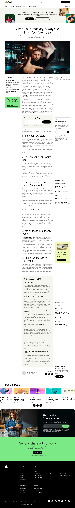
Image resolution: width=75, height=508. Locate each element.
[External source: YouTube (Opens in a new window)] (56, 501)
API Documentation (51, 471)
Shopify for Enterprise (65, 475)
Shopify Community (38, 477)
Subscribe (66, 426)
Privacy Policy (57, 431)
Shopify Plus (63, 473)
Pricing (31, 2)
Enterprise (36, 2)
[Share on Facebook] (46, 374)
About (21, 469)
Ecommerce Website (38, 492)
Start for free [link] (47, 122)
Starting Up (18, 6)
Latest (30, 6)
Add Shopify (59, 376)
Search (66, 6)
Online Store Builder (38, 488)
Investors (22, 471)
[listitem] (37, 395)
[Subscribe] (68, 132)
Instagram (24, 95)
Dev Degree (49, 473)
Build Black (22, 490)
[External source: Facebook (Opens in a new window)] (49, 501)
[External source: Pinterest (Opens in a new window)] (69, 501)
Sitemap (41, 501)
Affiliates (22, 475)
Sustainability (23, 488)
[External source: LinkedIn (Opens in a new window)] (65, 501)
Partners (22, 473)
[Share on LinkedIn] (52, 374)
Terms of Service (25, 501)
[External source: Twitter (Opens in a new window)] (52, 501)
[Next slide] (40, 405)
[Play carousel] (37, 405)
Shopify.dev (49, 469)
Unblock (34, 112)
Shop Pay (62, 471)
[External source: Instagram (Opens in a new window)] (59, 501)
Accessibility (23, 492)
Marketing (25, 6)
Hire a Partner (37, 473)
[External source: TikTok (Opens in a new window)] (62, 501)
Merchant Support (38, 469)
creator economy (29, 237)
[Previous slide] (34, 405)
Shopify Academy (37, 475)
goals (25, 265)
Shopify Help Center (38, 471)
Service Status (23, 479)
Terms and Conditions (60, 139)
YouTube (45, 93)
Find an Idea (11, 6)
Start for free (65, 2)
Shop (61, 469)
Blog (6, 6)
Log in (58, 2)
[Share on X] (49, 374)
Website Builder (37, 490)
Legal (21, 477)
